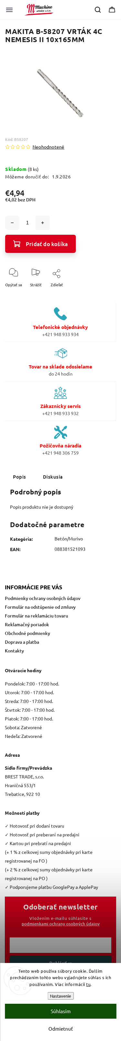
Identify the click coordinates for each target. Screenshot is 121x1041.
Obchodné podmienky (27, 633)
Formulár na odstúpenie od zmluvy (40, 607)
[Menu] (9, 9)
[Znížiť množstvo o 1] (12, 223)
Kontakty (14, 651)
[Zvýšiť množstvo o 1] (42, 223)
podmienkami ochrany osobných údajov (61, 924)
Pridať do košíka (47, 244)
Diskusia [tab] (53, 476)
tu (88, 984)
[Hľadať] (98, 9)
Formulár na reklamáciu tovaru (36, 616)
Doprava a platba (22, 642)
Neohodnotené (48, 146)
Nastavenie (60, 996)
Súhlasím (61, 1011)
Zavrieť (104, 295)
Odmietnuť (60, 1028)
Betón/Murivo (69, 538)
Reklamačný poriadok (27, 624)
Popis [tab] (19, 476)
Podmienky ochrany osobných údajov (42, 598)
